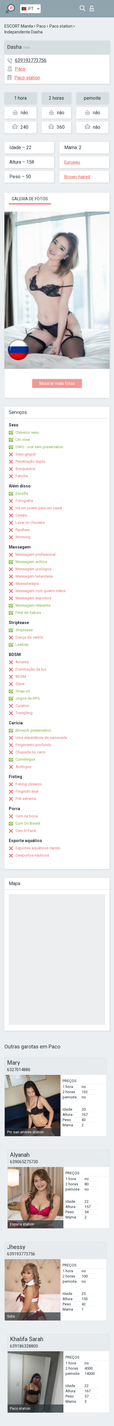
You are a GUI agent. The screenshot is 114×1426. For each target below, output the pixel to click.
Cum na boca (26, 816)
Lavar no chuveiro (30, 522)
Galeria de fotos (30, 198)
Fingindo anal (26, 791)
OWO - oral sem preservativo (39, 447)
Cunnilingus (25, 759)
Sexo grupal (25, 454)
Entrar (93, 6)
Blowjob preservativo (33, 730)
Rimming (22, 537)
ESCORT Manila (18, 26)
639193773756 (30, 60)
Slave (20, 684)
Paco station (60, 26)
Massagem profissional (35, 554)
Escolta (21, 493)
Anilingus (23, 766)
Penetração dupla (30, 461)
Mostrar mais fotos (57, 383)
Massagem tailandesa (34, 576)
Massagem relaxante (33, 605)
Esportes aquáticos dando (38, 848)
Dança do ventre (29, 637)
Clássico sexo (27, 432)
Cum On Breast (27, 823)
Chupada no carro (30, 752)
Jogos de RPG (27, 698)
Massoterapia (27, 583)
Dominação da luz (30, 669)
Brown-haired (77, 176)
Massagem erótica (31, 562)
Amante (22, 662)
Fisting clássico (28, 784)
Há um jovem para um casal (38, 508)
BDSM (20, 676)
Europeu (72, 162)
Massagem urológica (33, 569)
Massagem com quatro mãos (40, 591)
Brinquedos (25, 469)
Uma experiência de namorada (41, 737)
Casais (21, 515)
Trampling (23, 713)
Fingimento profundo (33, 745)
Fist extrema (25, 798)
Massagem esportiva (33, 598)
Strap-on (22, 691)
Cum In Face (25, 830)
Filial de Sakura (28, 612)
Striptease (24, 630)
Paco (41, 26)
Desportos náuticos (32, 855)
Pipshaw (22, 530)
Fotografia (24, 500)
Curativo (22, 705)
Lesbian (22, 644)
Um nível (22, 439)
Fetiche (21, 476)
